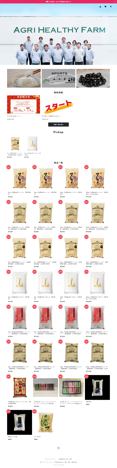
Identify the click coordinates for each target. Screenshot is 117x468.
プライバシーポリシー (50, 459)
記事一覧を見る (58, 124)
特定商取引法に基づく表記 (65, 459)
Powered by (56, 465)
